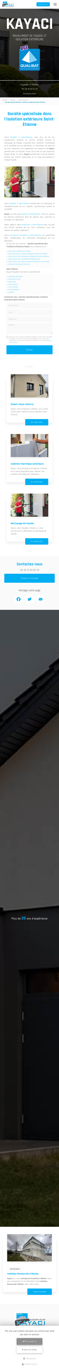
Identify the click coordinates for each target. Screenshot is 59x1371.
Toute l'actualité (39, 1291)
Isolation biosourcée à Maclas (23, 1273)
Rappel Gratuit (43, 4)
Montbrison (12, 282)
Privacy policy (30, 1364)
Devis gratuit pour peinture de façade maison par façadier (27, 254)
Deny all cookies (30, 1349)
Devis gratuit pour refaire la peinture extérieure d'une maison (29, 262)
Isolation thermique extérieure (27, 463)
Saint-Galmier (13, 287)
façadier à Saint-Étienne (21, 137)
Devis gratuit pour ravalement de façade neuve (24, 259)
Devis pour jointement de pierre (19, 264)
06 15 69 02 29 (31, 570)
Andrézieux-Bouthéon (15, 277)
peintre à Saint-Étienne (30, 214)
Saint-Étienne (23, 100)
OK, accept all (30, 1341)
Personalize (30, 1358)
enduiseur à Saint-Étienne (32, 224)
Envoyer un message (29, 578)
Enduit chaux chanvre (22, 404)
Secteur (12, 100)
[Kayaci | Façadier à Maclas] (8, 4)
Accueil (4, 100)
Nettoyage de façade (22, 523)
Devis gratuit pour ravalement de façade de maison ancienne (28, 256)
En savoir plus (37, 422)
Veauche (11, 292)
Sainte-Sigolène (13, 290)
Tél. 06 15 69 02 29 (30, 89)
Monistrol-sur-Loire (14, 279)
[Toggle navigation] (55, 4)
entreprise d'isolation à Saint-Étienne (25, 235)
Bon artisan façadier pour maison (19, 251)
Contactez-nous (29, 93)
